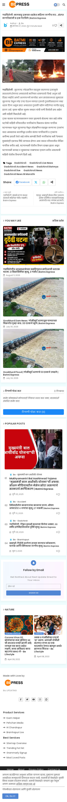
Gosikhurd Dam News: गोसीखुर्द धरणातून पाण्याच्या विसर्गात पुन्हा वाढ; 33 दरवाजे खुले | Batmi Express (30, 322)
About (21, 769)
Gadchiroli (20, 162)
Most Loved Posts (16, 757)
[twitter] (27, 699)
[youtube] (33, 699)
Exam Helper (13, 718)
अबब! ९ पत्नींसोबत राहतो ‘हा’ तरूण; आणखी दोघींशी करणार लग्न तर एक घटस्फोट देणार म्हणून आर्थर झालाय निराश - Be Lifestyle (48, 644)
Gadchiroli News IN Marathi (19, 174)
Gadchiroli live (12, 170)
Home (10, 769)
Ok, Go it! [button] (10, 796)
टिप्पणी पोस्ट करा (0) (33, 412)
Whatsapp (44, 182)
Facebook (24, 182)
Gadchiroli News (33, 170)
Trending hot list (15, 748)
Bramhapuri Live (15, 732)
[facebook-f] (21, 699)
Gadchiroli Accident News (19, 166)
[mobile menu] (3, 4)
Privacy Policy (36, 769)
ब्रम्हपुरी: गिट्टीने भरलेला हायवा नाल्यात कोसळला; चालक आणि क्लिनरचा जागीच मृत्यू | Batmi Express (34, 544)
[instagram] (40, 699)
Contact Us (54, 769)
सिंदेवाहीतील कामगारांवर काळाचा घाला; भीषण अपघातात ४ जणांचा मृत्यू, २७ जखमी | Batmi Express (34, 507)
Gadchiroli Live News (41, 162)
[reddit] (46, 699)
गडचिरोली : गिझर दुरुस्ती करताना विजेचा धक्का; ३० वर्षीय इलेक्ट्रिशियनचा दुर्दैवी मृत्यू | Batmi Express (33, 526)
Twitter (35, 182)
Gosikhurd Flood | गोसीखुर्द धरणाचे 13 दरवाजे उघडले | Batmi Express (30, 373)
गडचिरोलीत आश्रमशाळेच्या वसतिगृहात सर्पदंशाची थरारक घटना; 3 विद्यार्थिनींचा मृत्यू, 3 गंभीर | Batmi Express (31, 270)
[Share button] (51, 182)
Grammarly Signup (17, 752)
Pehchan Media (15, 722)
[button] (64, 5)
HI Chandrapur (14, 727)
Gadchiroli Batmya (47, 166)
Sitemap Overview (16, 743)
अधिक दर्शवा (58, 220)
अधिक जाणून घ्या (24, 783)
